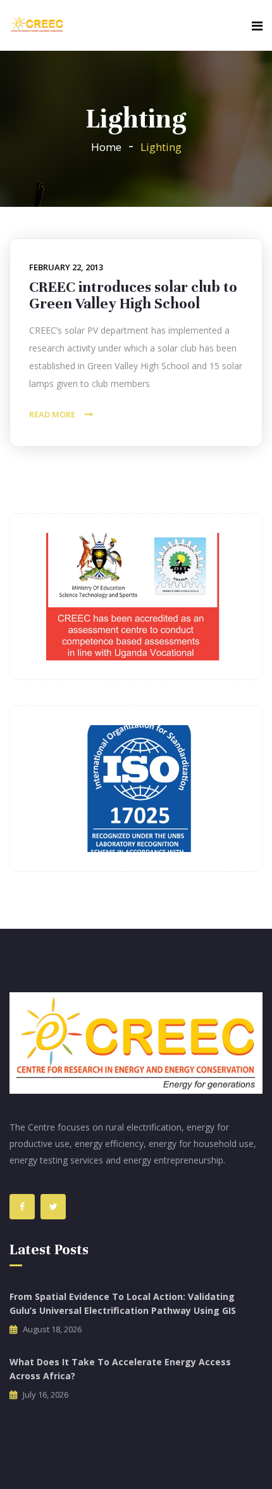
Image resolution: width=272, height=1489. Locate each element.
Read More (52, 414)
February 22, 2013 (66, 267)
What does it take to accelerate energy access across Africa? (120, 1369)
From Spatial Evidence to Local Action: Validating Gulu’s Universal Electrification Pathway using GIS (122, 1303)
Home (106, 147)
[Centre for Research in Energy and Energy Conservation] (37, 25)
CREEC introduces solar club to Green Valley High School (133, 295)
